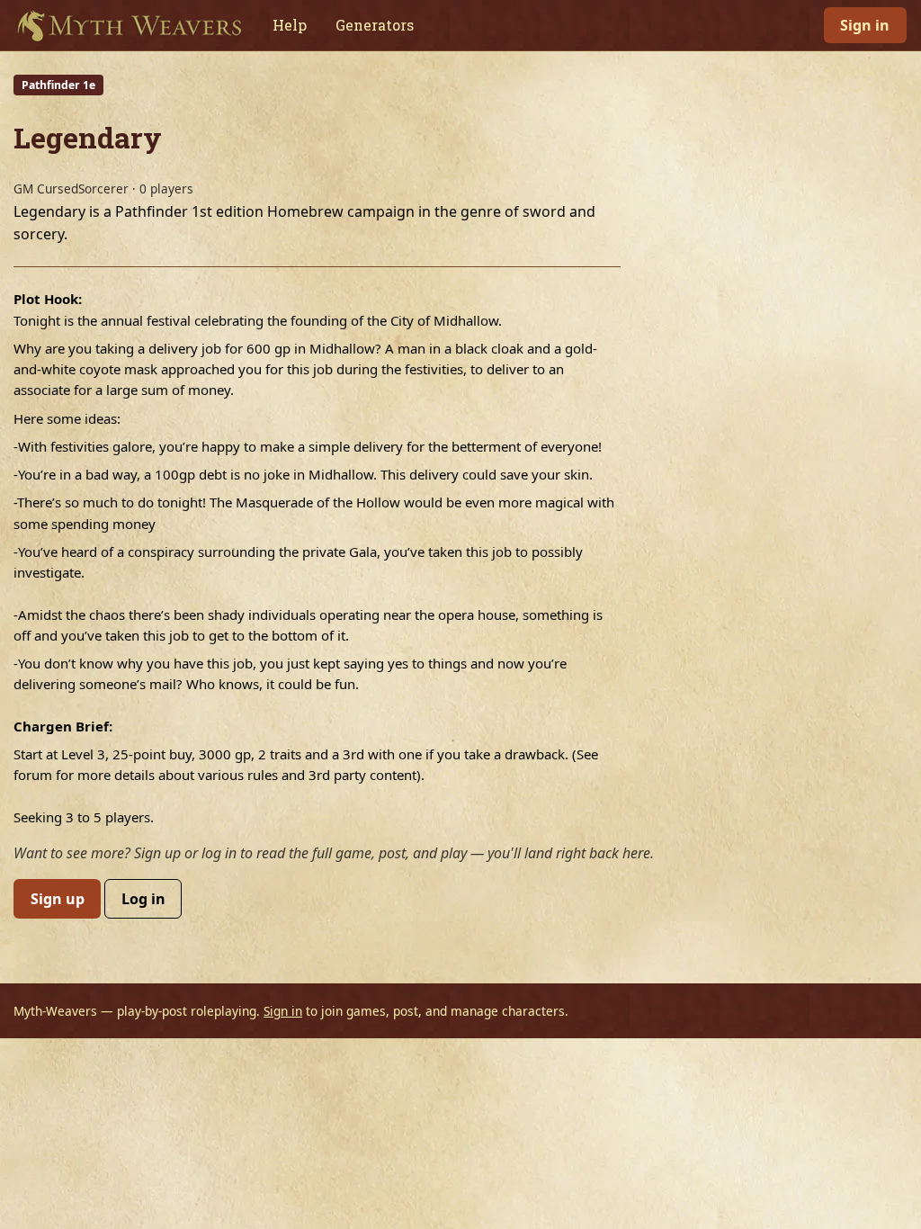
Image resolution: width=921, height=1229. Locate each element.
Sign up (58, 899)
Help (290, 24)
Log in (143, 899)
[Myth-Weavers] (129, 25)
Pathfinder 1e (58, 85)
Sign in (865, 25)
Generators (374, 24)
